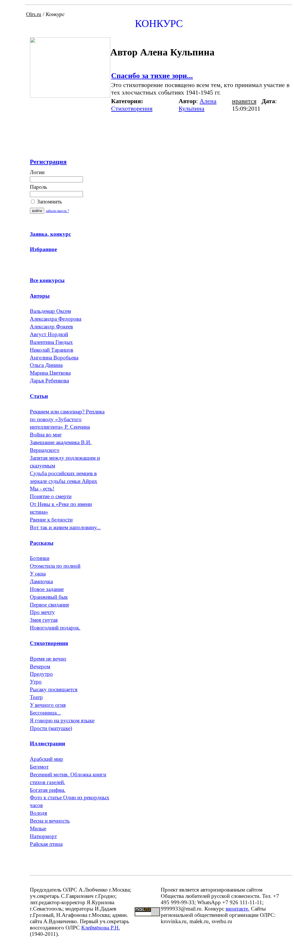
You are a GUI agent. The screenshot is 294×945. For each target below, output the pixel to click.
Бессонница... (45, 713)
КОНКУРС (159, 23)
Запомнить (49, 202)
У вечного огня (48, 705)
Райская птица (46, 844)
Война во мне (45, 435)
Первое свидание (49, 605)
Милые (38, 828)
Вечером (40, 666)
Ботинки (39, 558)
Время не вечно (48, 659)
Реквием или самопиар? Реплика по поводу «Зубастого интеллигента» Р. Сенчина (67, 419)
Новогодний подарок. (55, 628)
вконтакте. (237, 909)
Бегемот (39, 767)
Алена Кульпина (197, 104)
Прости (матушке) (51, 728)
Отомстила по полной (55, 566)
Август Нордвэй (49, 334)
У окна (38, 574)
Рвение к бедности (51, 520)
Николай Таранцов (51, 350)
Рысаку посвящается (54, 689)
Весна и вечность (50, 821)
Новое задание (47, 589)
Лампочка (41, 581)
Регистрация (48, 161)
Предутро (41, 674)
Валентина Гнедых (51, 342)
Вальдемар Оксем (50, 311)
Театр (36, 697)
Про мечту (42, 612)
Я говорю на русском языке (62, 720)
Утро (36, 682)
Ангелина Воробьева (54, 358)
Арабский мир (46, 759)
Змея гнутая (44, 620)
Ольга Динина (46, 365)
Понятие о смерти (50, 496)
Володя (38, 813)
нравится (244, 101)
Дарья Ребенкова (49, 381)
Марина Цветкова (50, 373)
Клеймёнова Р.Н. (100, 928)
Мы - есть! (42, 489)
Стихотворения (131, 108)
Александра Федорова (55, 319)
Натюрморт (43, 836)
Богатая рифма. (47, 790)
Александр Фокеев (51, 327)
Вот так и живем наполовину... (65, 527)
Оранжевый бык (49, 597)
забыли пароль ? (57, 211)
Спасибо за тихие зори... (152, 76)
